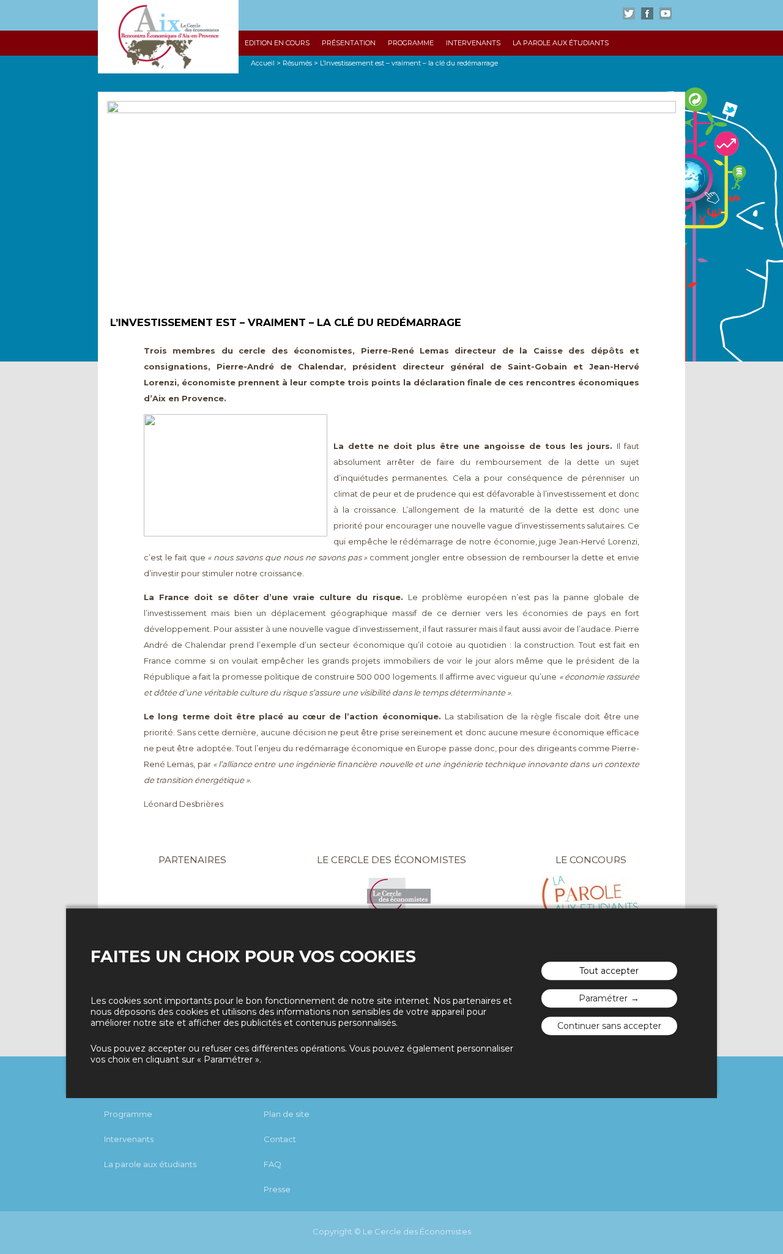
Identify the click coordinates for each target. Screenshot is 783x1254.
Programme (411, 43)
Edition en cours (277, 43)
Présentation (349, 43)
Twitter (629, 13)
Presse (277, 1189)
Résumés (297, 63)
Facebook (647, 13)
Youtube (665, 13)
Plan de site (287, 1114)
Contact (280, 1139)
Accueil (263, 63)
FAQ (272, 1164)
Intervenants (473, 43)
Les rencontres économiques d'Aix (168, 36)
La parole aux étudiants (561, 43)
